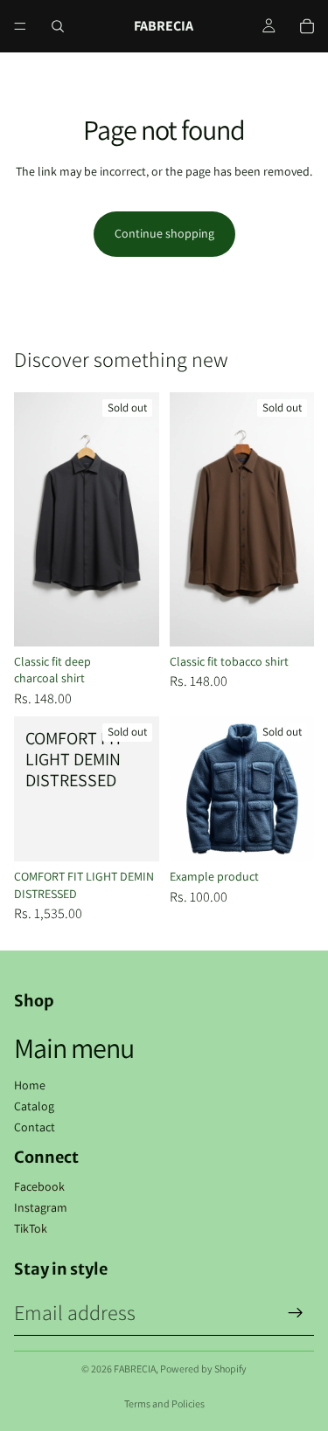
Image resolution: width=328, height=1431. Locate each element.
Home (29, 1085)
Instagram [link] (40, 1207)
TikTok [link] (30, 1228)
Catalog (34, 1106)
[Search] (57, 26)
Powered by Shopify (203, 1368)
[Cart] (307, 26)
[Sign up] (295, 1313)
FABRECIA (135, 1368)
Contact (34, 1127)
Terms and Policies (164, 1403)
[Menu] (20, 26)
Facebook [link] (39, 1186)
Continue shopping (164, 233)
